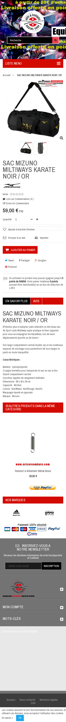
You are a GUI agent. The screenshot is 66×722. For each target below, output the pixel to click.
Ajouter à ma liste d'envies (21, 229)
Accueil (6, 75)
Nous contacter (27, 699)
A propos (11, 699)
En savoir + (7, 717)
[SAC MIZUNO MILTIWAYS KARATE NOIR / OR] (25, 148)
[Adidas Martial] (16, 513)
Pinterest (12, 266)
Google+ (42, 260)
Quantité (7, 219)
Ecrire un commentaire (17, 203)
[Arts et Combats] (33, 22)
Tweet (10, 260)
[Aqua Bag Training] (49, 513)
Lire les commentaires (20, 199)
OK (20, 717)
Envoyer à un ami (16, 237)
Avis (36, 301)
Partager (25, 260)
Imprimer (44, 237)
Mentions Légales (49, 699)
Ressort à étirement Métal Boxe (33, 471)
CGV (33, 703)
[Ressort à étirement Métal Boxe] (33, 442)
